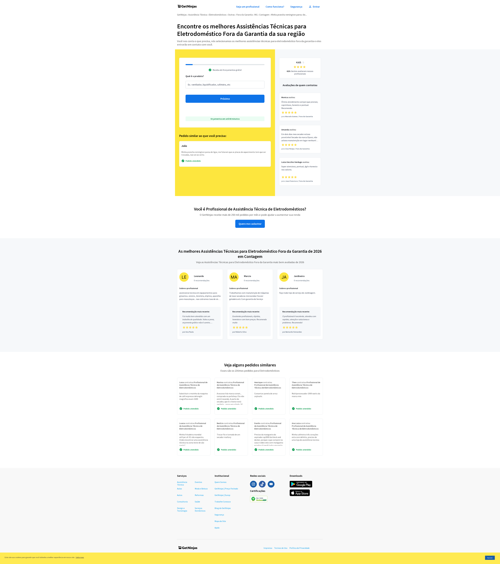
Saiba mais (80, 557)
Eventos (198, 482)
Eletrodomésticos (217, 14)
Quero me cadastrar (250, 223)
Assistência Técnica (197, 14)
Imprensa (268, 548)
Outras (231, 14)
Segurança (296, 6)
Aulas (179, 488)
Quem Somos (220, 482)
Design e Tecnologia (182, 509)
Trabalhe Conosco (223, 501)
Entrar (316, 6)
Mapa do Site (220, 521)
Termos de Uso (280, 548)
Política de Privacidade (299, 548)
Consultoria (182, 501)
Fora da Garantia (244, 14)
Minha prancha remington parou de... (289, 14)
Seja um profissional (247, 6)
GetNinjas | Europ (222, 495)
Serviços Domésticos (200, 509)
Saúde (197, 501)
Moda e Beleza (201, 488)
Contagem (264, 14)
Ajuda (217, 527)
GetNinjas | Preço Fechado (226, 488)
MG (256, 14)
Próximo (225, 98)
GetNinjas (182, 14)
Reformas (199, 495)
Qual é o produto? (195, 76)
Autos (179, 495)
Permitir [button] (490, 558)
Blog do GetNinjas (223, 508)
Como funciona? (275, 6)
